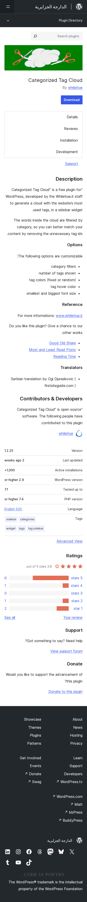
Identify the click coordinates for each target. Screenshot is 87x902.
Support (71, 163)
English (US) (13, 509)
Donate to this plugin (65, 691)
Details (72, 117)
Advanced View (70, 541)
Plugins (35, 735)
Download (72, 100)
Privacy (76, 743)
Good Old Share (62, 343)
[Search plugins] (35, 36)
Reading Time (64, 356)
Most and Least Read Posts (52, 349)
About (78, 719)
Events (35, 766)
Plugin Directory (71, 20)
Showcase (32, 719)
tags (22, 528)
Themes (34, 727)
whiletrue (75, 87)
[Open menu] (7, 6)
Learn (78, 758)
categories (27, 519)
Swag (34, 781)
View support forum (66, 651)
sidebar (11, 519)
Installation (69, 140)
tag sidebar (36, 528)
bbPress (73, 812)
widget (10, 528)
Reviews (71, 128)
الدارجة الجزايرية (59, 840)
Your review (73, 617)
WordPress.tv (69, 781)
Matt (76, 804)
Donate (33, 774)
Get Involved (30, 758)
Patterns (34, 743)
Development (67, 151)
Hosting (76, 735)
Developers (73, 774)
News (78, 727)
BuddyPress (70, 820)
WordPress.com (67, 796)
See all (9, 617)
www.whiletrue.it (69, 315)
